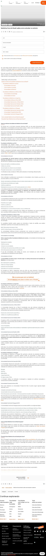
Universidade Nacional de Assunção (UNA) (14, 110)
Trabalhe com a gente (6, 538)
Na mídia (4, 531)
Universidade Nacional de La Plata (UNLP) (13, 102)
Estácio (11, 509)
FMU (10, 513)
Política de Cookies (27, 532)
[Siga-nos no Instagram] (40, 531)
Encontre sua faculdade (17, 540)
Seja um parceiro (5, 533)
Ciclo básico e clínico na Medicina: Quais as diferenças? (14, 470)
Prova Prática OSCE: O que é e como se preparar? (12, 472)
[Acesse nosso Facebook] (35, 531)
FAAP (19, 516)
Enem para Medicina (31, 439)
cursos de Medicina (16, 70)
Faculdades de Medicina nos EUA (10, 83)
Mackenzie (20, 509)
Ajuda (33, 2)
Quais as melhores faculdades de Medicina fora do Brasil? (15, 81)
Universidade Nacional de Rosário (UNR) (13, 105)
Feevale (19, 513)
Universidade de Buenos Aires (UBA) (12, 100)
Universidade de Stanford (10, 89)
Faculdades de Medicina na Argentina (11, 98)
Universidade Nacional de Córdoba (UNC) (13, 104)
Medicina (2, 505)
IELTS (10, 153)
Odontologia (3, 512)
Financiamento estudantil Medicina (17, 535)
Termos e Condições (27, 530)
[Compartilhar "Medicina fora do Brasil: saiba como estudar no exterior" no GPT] (11, 31)
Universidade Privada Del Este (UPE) (12, 112)
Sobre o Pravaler (5, 528)
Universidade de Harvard (10, 85)
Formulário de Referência (26, 538)
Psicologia (2, 509)
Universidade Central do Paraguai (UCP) (13, 114)
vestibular (22, 288)
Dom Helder (21, 511)
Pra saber (16, 491)
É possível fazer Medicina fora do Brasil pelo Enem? (14, 119)
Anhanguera (12, 506)
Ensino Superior (9, 487)
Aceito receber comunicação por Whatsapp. (13, 58)
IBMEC (19, 506)
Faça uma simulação (17, 532)
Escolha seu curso (16, 538)
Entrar (38, 2)
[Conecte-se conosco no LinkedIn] (43, 531)
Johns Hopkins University (10, 87)
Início (3, 487)
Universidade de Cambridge (10, 93)
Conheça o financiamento (15, 529)
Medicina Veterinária (2, 515)
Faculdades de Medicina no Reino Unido (12, 91)
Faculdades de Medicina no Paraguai (11, 108)
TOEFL (6, 153)
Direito (1, 507)
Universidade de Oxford (9, 95)
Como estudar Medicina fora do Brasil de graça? (13, 117)
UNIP (10, 511)
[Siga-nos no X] (37, 531)
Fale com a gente (5, 536)
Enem (29, 187)
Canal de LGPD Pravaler (28, 543)
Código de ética (5, 544)
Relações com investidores (4, 541)
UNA (10, 516)
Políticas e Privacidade (27, 535)
